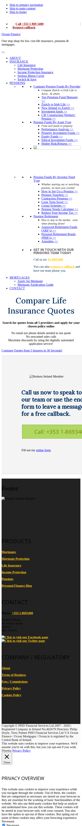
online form (43, 450)
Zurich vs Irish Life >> (55, 104)
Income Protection (14, 572)
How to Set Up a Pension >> (59, 191)
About (6, 668)
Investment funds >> (54, 111)
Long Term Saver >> (54, 202)
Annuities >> (49, 241)
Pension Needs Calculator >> (59, 209)
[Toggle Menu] (3, 52)
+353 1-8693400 (22, 613)
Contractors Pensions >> (56, 198)
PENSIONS (17, 83)
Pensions (7, 579)
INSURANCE (19, 61)
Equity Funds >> (52, 136)
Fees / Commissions (15, 681)
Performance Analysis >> (57, 129)
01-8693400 (55, 259)
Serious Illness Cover (31, 75)
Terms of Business (14, 675)
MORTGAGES (20, 277)
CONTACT (17, 288)
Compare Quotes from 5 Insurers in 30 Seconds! (32, 350)
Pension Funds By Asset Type (52, 122)
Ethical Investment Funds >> (59, 140)
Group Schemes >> (53, 205)
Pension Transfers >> (54, 195)
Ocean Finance (11, 34)
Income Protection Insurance (35, 72)
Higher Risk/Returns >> (56, 143)
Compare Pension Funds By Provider (56, 86)
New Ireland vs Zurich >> (57, 108)
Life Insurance (27, 65)
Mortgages (9, 552)
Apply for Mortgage (30, 281)
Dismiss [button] (7, 750)
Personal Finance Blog (17, 585)
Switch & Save (27, 79)
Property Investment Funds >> (60, 133)
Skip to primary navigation (26, 5)
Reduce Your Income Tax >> (59, 212)
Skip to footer (18, 12)
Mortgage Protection (30, 68)
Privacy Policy (11, 688)
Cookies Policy (11, 695)
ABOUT (15, 58)
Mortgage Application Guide (36, 284)
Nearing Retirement (45, 216)
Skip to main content (22, 8)
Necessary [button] (8, 821)
